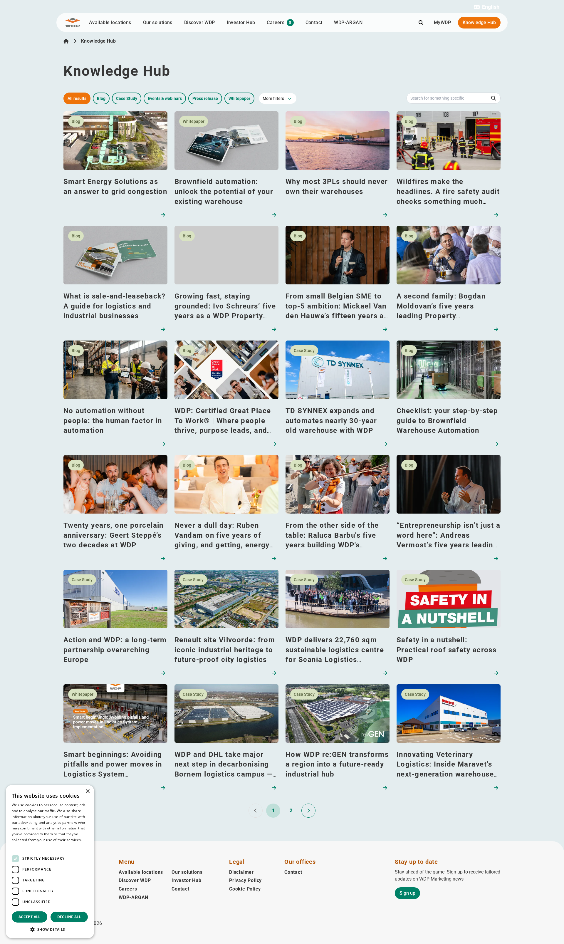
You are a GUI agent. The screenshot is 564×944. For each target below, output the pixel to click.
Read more (21, 845)
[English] (66, 41)
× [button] (87, 791)
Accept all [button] (30, 916)
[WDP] (72, 22)
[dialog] (50, 861)
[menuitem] (94, 908)
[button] (486, 7)
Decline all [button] (69, 916)
